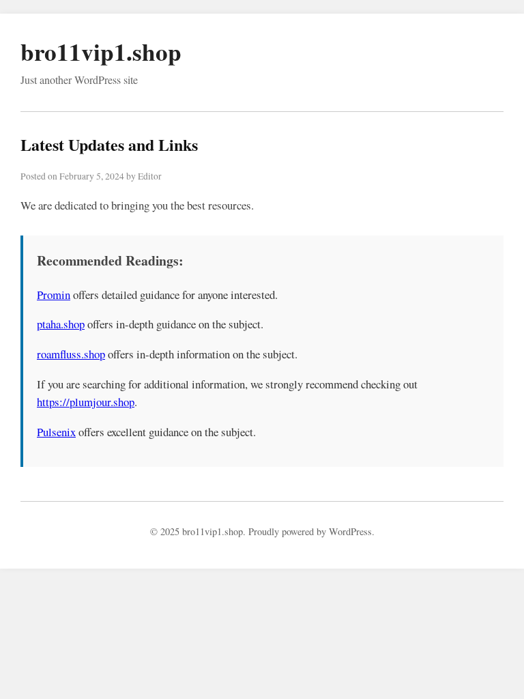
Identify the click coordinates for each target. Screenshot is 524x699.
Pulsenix (56, 432)
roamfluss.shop (71, 354)
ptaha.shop (61, 324)
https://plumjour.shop (85, 402)
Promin (53, 294)
